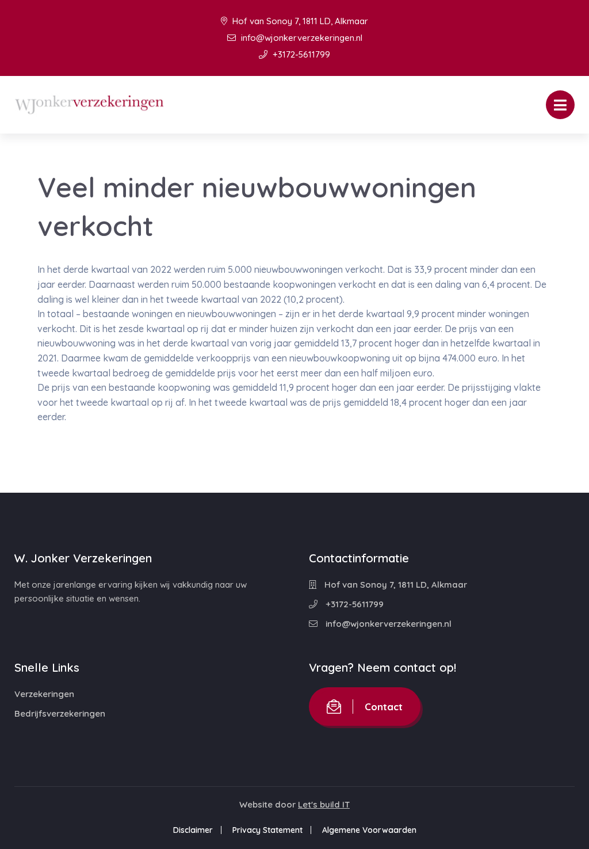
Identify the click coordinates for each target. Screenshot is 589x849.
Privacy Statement (267, 830)
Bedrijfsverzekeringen (59, 713)
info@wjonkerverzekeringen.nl (300, 37)
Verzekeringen (44, 693)
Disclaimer (193, 830)
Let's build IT (324, 804)
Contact (384, 706)
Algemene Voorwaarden (369, 830)
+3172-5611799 (300, 54)
